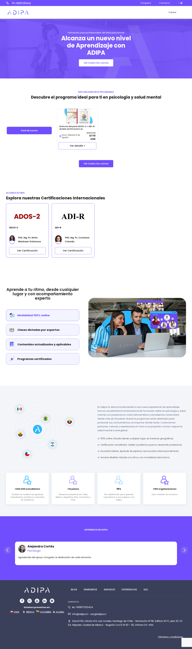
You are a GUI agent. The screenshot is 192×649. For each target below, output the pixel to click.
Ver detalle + (77, 145)
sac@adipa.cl (98, 614)
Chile (16, 611)
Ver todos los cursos (96, 63)
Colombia (45, 611)
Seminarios (90, 589)
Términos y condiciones (170, 636)
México (30, 611)
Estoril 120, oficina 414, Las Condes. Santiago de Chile (102, 621)
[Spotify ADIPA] (52, 600)
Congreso (145, 3)
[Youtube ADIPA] (37, 600)
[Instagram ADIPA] (29, 600)
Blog (74, 589)
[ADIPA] (18, 12)
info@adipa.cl (80, 614)
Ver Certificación (27, 250)
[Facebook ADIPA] (22, 600)
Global (59, 611)
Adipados (109, 589)
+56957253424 (23, 3)
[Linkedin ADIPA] (44, 600)
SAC (146, 589)
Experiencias (129, 589)
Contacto (164, 3)
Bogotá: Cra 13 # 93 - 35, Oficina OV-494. (130, 625)
